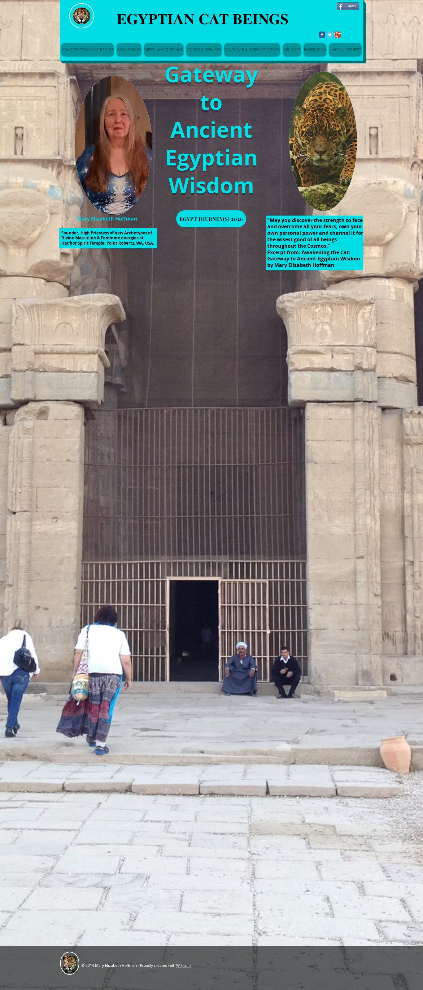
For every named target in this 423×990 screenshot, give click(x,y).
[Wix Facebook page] (322, 35)
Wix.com (183, 965)
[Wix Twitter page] (330, 35)
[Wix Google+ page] (337, 35)
